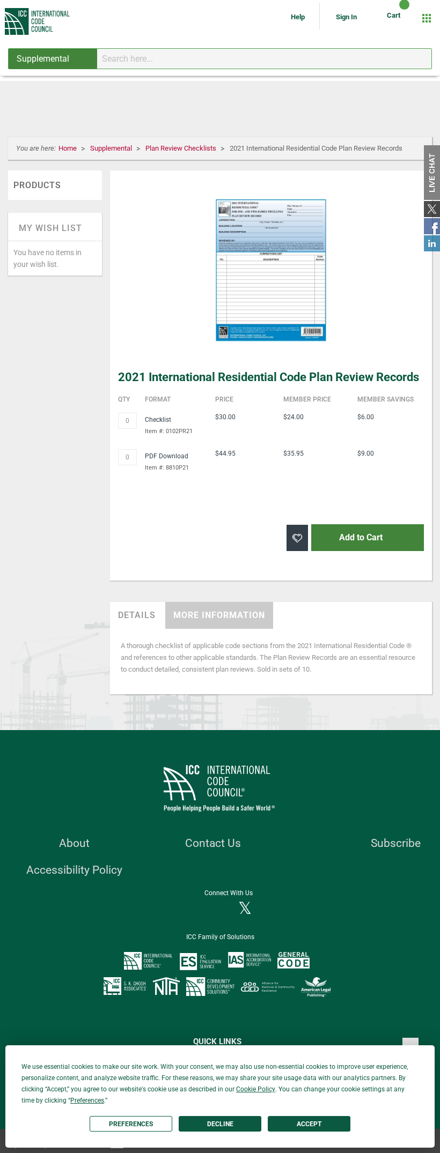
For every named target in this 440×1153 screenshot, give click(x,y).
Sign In (346, 17)
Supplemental (112, 148)
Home (68, 148)
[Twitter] (245, 909)
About (74, 843)
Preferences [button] (87, 1100)
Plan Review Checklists (181, 148)
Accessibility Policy (74, 870)
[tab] (137, 615)
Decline (220, 1124)
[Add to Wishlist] (297, 538)
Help (298, 17)
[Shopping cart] (395, 18)
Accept (309, 1124)
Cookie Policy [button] (255, 1089)
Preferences (131, 1124)
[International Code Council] (38, 21)
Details (137, 615)
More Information (219, 615)
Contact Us (213, 843)
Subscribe (396, 843)
